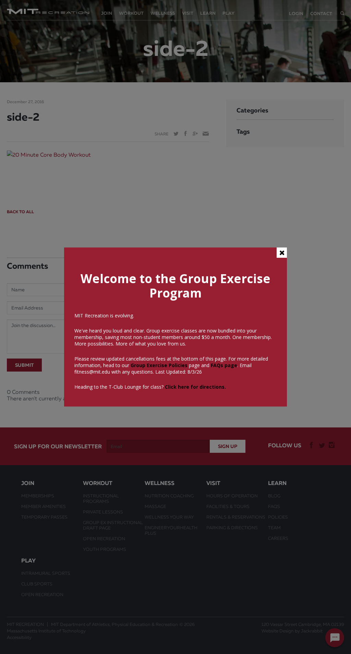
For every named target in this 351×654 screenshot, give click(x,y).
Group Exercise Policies (158, 365)
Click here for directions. (195, 387)
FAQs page (224, 365)
